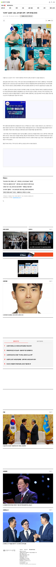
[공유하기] (50, 2)
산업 (23, 8)
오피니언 (3, 8)
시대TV (30, 229)
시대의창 (5, 281)
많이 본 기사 (16, 341)
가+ (52, 20)
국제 (38, 8)
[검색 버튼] (52, 2)
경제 (16, 8)
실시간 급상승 (40, 341)
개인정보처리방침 (32, 549)
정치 (10, 8)
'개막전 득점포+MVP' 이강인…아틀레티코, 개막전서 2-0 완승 (16, 192)
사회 (44, 8)
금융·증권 (30, 8)
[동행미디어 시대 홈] (5, 2)
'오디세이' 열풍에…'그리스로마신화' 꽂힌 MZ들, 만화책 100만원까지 (18, 189)
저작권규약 (26, 549)
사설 (4, 412)
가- (46, 20)
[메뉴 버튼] (54, 2)
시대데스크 (5, 510)
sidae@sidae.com (17, 197)
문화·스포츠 (52, 8)
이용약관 (21, 549)
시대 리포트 (6, 229)
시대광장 (5, 471)
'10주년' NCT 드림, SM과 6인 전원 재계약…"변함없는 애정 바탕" (17, 187)
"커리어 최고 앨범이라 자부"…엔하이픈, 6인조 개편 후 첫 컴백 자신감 (18, 184)
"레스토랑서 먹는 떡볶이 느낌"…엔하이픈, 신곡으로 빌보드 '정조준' (18, 181)
